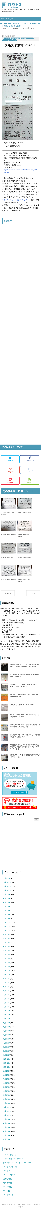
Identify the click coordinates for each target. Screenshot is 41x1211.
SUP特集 (6, 1191)
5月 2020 (6, 1039)
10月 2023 (7, 890)
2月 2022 (6, 962)
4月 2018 (6, 1139)
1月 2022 (6, 966)
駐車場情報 (7, 1183)
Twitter (10, 461)
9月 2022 (6, 934)
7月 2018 (6, 1127)
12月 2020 (7, 1011)
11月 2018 (7, 1111)
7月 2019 (6, 1079)
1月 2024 (6, 878)
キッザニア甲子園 (10, 1167)
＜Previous (8, 593)
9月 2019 (6, 1071)
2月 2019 (6, 1099)
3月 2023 (6, 910)
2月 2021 (6, 1003)
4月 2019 (6, 1091)
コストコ (6, 1171)
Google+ (10, 471)
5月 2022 (6, 950)
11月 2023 (7, 886)
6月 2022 (6, 946)
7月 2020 (6, 1031)
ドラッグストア (7, 40)
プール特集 (7, 1187)
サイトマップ (8, 1195)
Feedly (29, 482)
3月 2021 (6, 999)
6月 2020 (6, 1035)
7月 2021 (6, 983)
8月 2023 (6, 898)
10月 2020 (7, 1019)
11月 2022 (7, 926)
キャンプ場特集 (9, 1175)
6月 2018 (6, 1131)
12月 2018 (7, 1107)
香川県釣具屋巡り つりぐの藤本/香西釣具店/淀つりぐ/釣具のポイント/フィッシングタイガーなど (24, 747)
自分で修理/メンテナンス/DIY (14, 1159)
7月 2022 (6, 942)
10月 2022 (7, 930)
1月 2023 (6, 918)
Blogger (20, 1207)
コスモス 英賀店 (15, 38)
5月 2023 (6, 906)
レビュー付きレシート (11, 1155)
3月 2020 (6, 1047)
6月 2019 (6, 1083)
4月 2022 (6, 954)
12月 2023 (7, 882)
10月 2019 (7, 1067)
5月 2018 (6, 1135)
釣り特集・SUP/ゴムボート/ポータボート (18, 1163)
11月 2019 (7, 1063)
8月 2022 (6, 938)
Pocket (10, 482)
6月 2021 (6, 987)
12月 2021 (7, 971)
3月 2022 (6, 958)
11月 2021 (7, 975)
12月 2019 (7, 1059)
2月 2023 (6, 914)
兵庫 (14, 40)
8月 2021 (6, 979)
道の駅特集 (7, 1179)
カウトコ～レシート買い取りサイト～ (16, 200)
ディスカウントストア (27, 38)
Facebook (30, 461)
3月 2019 (6, 1095)
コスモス (7, 38)
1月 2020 (6, 1055)
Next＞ (33, 593)
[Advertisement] (20, 313)
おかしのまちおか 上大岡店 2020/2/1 (22, 704)
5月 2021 (6, 991)
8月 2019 (6, 1075)
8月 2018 (6, 1123)
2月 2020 (6, 1051)
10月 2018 (7, 1115)
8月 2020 (6, 1027)
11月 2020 (7, 1015)
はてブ (30, 470)
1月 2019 (6, 1103)
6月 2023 (6, 902)
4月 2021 (6, 995)
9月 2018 (6, 1119)
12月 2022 (7, 922)
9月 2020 (6, 1023)
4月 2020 (6, 1043)
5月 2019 (6, 1087)
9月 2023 (6, 894)
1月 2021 (6, 1007)
